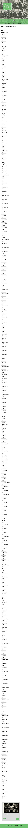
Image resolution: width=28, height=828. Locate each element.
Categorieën (10, 23)
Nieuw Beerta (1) (3, 418)
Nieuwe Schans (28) (4, 435)
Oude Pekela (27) (4, 520)
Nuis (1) (4, 468)
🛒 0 (23, 23)
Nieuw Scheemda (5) (4, 424)
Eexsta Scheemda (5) (4, 150)
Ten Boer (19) (3, 599)
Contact (18, 23)
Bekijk (17, 819)
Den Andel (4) (3, 119)
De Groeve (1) (4, 105)
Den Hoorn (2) (3, 124)
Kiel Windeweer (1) (5, 289)
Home (5, 23)
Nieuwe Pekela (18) (4, 430)
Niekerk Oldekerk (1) (4, 412)
